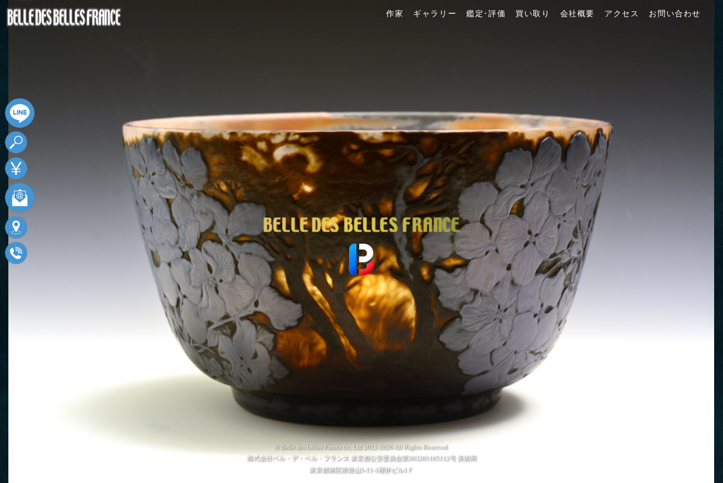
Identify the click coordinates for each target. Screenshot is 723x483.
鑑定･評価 (486, 13)
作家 (394, 13)
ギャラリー (434, 13)
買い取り (532, 13)
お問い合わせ (675, 13)
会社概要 (577, 13)
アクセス (621, 13)
